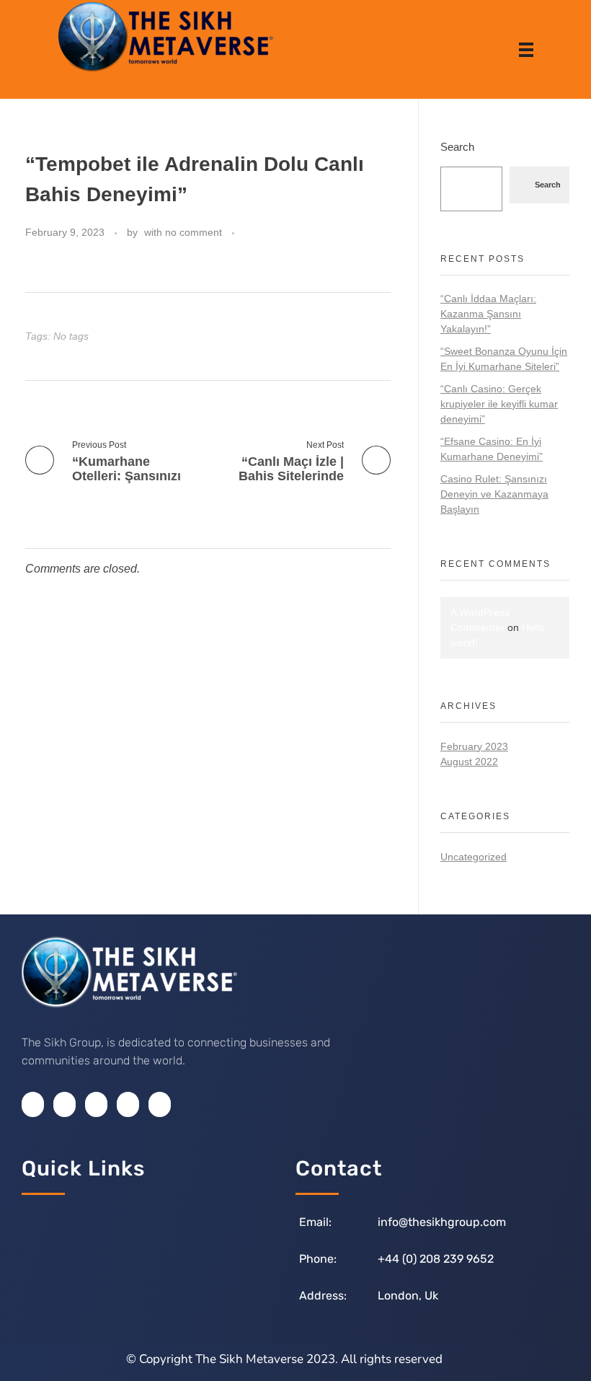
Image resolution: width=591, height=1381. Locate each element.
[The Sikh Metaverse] (166, 36)
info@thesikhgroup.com (442, 1222)
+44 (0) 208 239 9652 (436, 1259)
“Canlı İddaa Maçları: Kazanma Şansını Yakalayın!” (488, 314)
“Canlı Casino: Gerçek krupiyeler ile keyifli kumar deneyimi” (499, 404)
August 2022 (469, 761)
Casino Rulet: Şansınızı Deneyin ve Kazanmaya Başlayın (494, 494)
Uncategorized (473, 856)
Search (457, 147)
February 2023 (474, 746)
